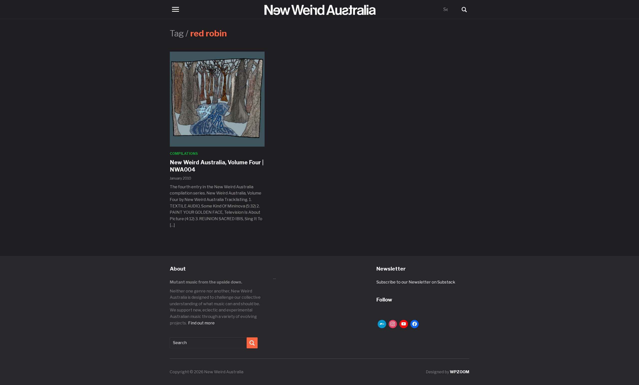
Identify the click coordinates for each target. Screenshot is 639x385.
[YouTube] (403, 324)
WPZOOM (459, 372)
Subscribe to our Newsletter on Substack (415, 282)
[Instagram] (392, 324)
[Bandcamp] (381, 324)
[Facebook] (414, 324)
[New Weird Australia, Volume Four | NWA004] (217, 98)
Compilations (184, 153)
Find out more (201, 323)
